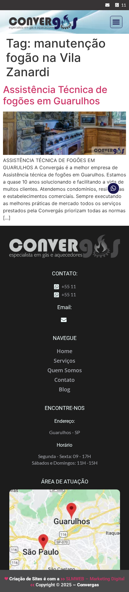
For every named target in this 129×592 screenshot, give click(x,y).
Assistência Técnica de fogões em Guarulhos (55, 95)
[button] (116, 22)
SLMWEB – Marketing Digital (94, 579)
